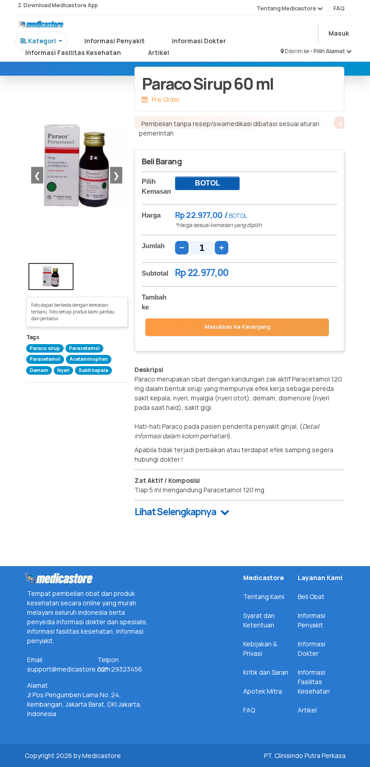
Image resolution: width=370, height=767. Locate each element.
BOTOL (207, 183)
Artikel (158, 52)
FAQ (339, 8)
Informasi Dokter (199, 40)
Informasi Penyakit (114, 40)
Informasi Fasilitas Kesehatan (73, 52)
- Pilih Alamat (328, 51)
